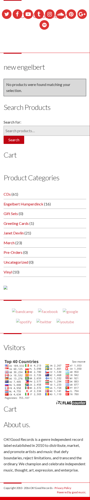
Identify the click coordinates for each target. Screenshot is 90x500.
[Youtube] (65, 321)
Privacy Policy (63, 487)
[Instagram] (50, 14)
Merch (9, 242)
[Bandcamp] (22, 311)
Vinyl (8, 272)
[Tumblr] (39, 14)
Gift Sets (11, 213)
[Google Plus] (82, 14)
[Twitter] (6, 14)
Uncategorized (16, 262)
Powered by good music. (71, 492)
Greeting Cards (16, 223)
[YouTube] (28, 14)
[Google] (70, 311)
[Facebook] (17, 14)
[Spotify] (44, 25)
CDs (7, 194)
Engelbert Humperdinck (23, 204)
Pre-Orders (13, 252)
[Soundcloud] (60, 14)
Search (13, 139)
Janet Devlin (14, 233)
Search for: (12, 122)
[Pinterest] (71, 14)
